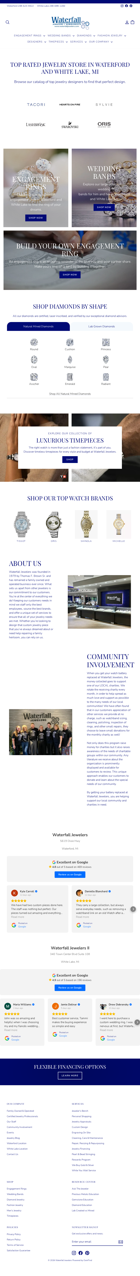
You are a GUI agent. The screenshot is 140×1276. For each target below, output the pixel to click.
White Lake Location (17, 1148)
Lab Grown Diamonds (101, 326)
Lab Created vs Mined (83, 1210)
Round (34, 349)
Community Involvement (19, 1127)
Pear (106, 367)
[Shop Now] (35, 188)
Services (77, 41)
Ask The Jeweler (80, 1188)
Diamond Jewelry (15, 1199)
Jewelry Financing (81, 1148)
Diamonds (85, 35)
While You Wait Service (84, 1170)
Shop (69, 459)
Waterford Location (16, 1143)
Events (10, 1132)
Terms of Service (15, 1245)
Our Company (99, 41)
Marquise (69, 367)
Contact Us (12, 1154)
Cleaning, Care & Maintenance (87, 1138)
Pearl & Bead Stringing (83, 1154)
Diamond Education (82, 1205)
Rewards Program (81, 1159)
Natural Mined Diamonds (38, 326)
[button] (7, 909)
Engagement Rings (28, 35)
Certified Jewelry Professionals (22, 1116)
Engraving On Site (81, 1132)
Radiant (105, 384)
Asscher (34, 384)
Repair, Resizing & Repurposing (88, 1143)
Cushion (70, 349)
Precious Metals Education (85, 1194)
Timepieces (57, 41)
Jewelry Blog (13, 1138)
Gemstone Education (82, 1199)
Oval (34, 367)
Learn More (70, 1075)
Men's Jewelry (14, 1210)
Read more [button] (17, 917)
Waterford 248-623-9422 (20, 6)
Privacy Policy (14, 1234)
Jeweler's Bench (80, 1111)
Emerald (70, 384)
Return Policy (13, 1239)
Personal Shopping (81, 1116)
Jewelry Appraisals (81, 1121)
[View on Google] (14, 893)
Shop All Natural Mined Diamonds (70, 394)
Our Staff (11, 1121)
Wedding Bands (60, 35)
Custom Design (80, 1127)
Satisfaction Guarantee (18, 1250)
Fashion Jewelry (110, 35)
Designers (35, 41)
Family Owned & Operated (20, 1111)
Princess (106, 349)
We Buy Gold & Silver (83, 1165)
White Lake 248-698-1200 (51, 6)
